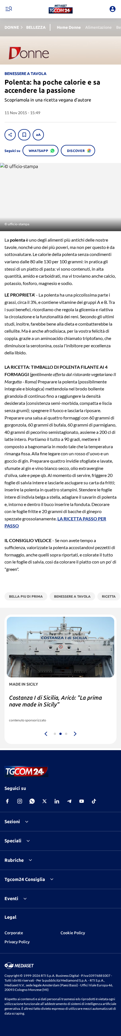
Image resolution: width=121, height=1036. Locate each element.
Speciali (13, 840)
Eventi (11, 898)
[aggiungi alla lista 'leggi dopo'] (24, 134)
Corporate (14, 933)
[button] (61, 9)
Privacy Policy (17, 942)
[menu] (8, 9)
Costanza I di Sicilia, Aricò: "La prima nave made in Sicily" (55, 701)
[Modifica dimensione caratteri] (38, 134)
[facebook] (7, 801)
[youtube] (81, 801)
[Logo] (61, 9)
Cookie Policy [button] (72, 933)
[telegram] (69, 801)
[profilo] (112, 9)
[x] (44, 801)
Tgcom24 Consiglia (25, 879)
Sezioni (12, 821)
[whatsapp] (32, 801)
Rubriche (14, 860)
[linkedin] (57, 801)
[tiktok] (94, 801)
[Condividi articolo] (10, 134)
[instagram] (20, 801)
